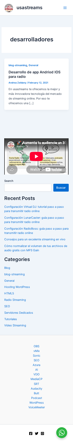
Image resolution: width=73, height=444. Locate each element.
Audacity (36, 388)
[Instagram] (42, 433)
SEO (7, 306)
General (33, 65)
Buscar (61, 187)
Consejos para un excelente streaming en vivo (34, 239)
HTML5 (9, 293)
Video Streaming (15, 325)
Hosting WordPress (17, 287)
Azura (36, 365)
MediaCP (36, 379)
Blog (7, 268)
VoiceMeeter (36, 407)
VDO (36, 374)
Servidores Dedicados (18, 312)
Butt (36, 393)
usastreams (29, 7)
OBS (36, 346)
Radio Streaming (15, 300)
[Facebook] (31, 433)
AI (36, 369)
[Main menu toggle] (65, 8)
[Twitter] (36, 433)
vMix (36, 351)
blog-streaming (18, 65)
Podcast (36, 398)
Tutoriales (10, 319)
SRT (36, 384)
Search (8, 180)
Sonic (36, 355)
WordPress (36, 402)
